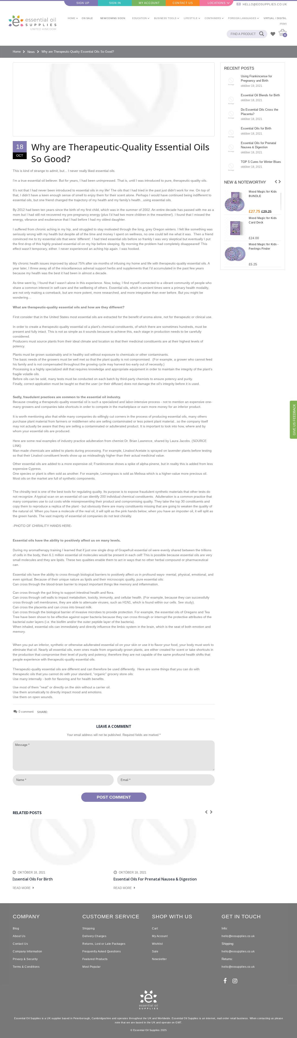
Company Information (27, 951)
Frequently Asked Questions (101, 951)
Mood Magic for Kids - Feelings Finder (264, 246)
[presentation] (275, 181)
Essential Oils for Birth (256, 128)
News (31, 52)
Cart (155, 928)
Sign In (115, 3)
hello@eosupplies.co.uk (265, 4)
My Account (149, 3)
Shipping (88, 928)
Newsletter (159, 959)
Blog (16, 928)
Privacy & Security (25, 959)
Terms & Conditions (26, 966)
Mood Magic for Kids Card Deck (263, 220)
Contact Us (183, 3)
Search (261, 34)
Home (17, 52)
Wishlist (157, 943)
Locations (217, 3)
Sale (155, 951)
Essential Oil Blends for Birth (260, 95)
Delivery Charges (94, 936)
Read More (22, 888)
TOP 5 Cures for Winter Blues (261, 162)
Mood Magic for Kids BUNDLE (263, 194)
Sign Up (82, 3)
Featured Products (95, 959)
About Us (19, 936)
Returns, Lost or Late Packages (103, 943)
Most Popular (91, 966)
